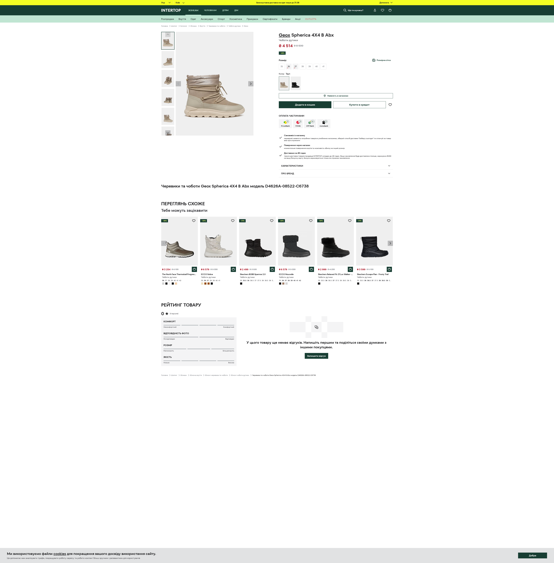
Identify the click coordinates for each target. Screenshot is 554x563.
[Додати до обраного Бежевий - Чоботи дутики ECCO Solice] (233, 221)
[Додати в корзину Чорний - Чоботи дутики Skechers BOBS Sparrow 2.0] (272, 269)
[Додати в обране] (390, 105)
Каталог (183, 26)
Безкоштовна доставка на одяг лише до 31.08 (277, 3)
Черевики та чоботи (216, 26)
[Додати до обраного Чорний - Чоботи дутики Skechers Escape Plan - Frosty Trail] (389, 221)
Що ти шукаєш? (355, 10)
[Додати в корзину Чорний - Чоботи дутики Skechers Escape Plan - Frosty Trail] (389, 269)
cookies (59, 553)
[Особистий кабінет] (375, 10)
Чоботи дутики (234, 26)
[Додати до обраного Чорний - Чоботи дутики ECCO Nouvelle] (311, 221)
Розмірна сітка (384, 60)
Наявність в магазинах (337, 96)
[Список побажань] (382, 10)
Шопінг (174, 26)
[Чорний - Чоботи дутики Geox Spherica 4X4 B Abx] (295, 83)
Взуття (202, 26)
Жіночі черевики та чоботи (216, 375)
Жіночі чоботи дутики (240, 375)
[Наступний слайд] (167, 133)
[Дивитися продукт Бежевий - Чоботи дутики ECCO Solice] (218, 241)
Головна (164, 26)
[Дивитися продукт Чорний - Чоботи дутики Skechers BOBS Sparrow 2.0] (257, 241)
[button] (178, 83)
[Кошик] (390, 10)
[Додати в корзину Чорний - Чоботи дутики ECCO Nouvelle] (311, 269)
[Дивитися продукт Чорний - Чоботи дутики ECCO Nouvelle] (296, 241)
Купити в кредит (359, 104)
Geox (246, 26)
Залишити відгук (316, 356)
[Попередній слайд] (178, 83)
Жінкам (193, 26)
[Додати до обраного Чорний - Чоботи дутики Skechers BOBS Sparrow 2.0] (272, 221)
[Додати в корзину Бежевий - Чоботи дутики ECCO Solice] (233, 269)
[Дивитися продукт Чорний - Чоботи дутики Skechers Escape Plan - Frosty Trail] (374, 241)
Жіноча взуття (196, 375)
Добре (532, 555)
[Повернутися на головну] (171, 10)
